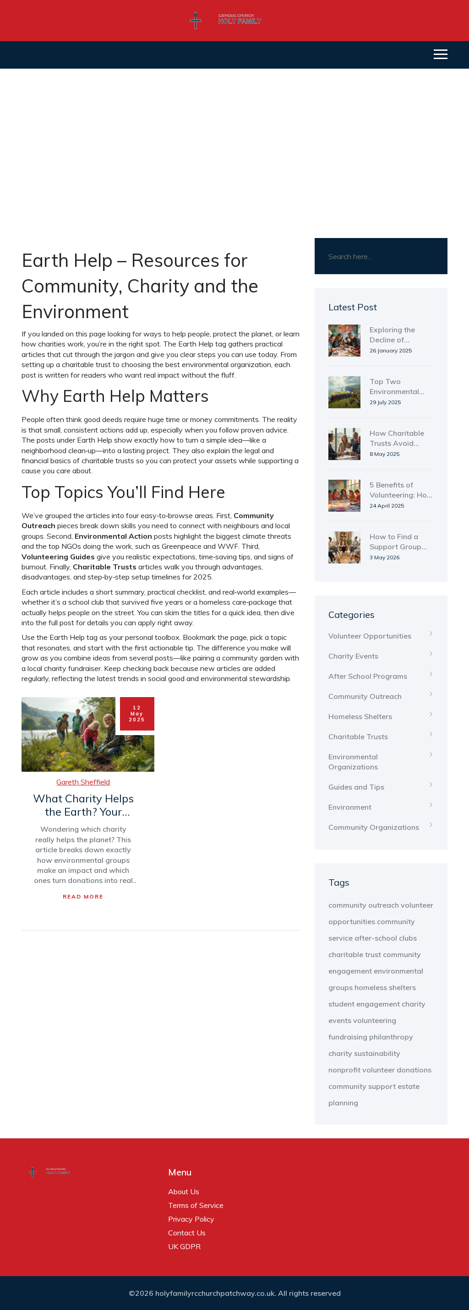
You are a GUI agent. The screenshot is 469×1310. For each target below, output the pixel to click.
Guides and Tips (356, 786)
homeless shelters (385, 987)
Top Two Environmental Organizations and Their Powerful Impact (398, 387)
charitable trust (354, 954)
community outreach (363, 904)
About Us (183, 1191)
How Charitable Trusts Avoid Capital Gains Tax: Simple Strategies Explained (401, 438)
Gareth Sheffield (83, 781)
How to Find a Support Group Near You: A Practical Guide (396, 542)
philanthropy (391, 1036)
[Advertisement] (234, 137)
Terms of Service (196, 1205)
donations (414, 1069)
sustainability (377, 1053)
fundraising (347, 1036)
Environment (349, 807)
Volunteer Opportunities (369, 635)
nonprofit (344, 1069)
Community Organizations (373, 827)
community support (362, 1086)
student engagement (364, 1003)
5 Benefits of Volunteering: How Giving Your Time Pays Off (401, 490)
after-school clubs (385, 937)
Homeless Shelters (360, 716)
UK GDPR (184, 1246)
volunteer (378, 1069)
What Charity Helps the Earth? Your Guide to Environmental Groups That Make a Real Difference (83, 805)
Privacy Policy (191, 1218)
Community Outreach (365, 696)
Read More (83, 896)
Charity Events (353, 655)
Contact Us (187, 1232)
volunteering (374, 1020)
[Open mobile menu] (440, 55)
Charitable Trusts (358, 736)
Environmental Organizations (353, 761)
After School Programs (367, 676)
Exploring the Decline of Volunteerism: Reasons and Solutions (393, 335)
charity (340, 1053)
